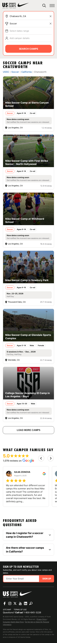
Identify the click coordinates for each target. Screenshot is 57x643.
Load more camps (28, 430)
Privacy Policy (42, 619)
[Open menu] (52, 5)
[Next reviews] (50, 458)
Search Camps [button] (28, 48)
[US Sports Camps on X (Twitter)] (15, 603)
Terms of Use (20, 609)
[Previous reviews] (41, 458)
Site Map (7, 609)
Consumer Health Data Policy (13, 622)
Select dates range (19, 30)
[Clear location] (50, 16)
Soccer (13, 23)
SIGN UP (46, 578)
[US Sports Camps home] (15, 5)
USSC (6, 72)
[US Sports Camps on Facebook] (4, 603)
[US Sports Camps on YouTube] (20, 603)
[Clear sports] (50, 23)
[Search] (44, 5)
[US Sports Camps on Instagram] (9, 603)
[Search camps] (30, 603)
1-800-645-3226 (32, 612)
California (26, 72)
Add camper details (20, 38)
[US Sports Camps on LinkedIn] (25, 603)
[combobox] (31, 16)
